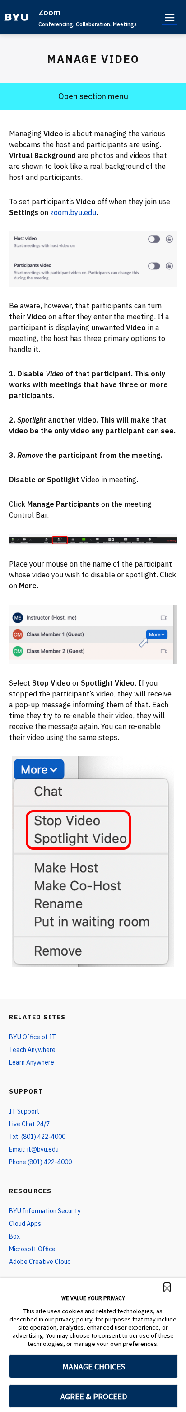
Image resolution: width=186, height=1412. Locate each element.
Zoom (49, 12)
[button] (167, 1287)
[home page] (16, 17)
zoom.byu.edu (73, 212)
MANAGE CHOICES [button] (93, 1366)
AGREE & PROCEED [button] (93, 1396)
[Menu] (169, 17)
